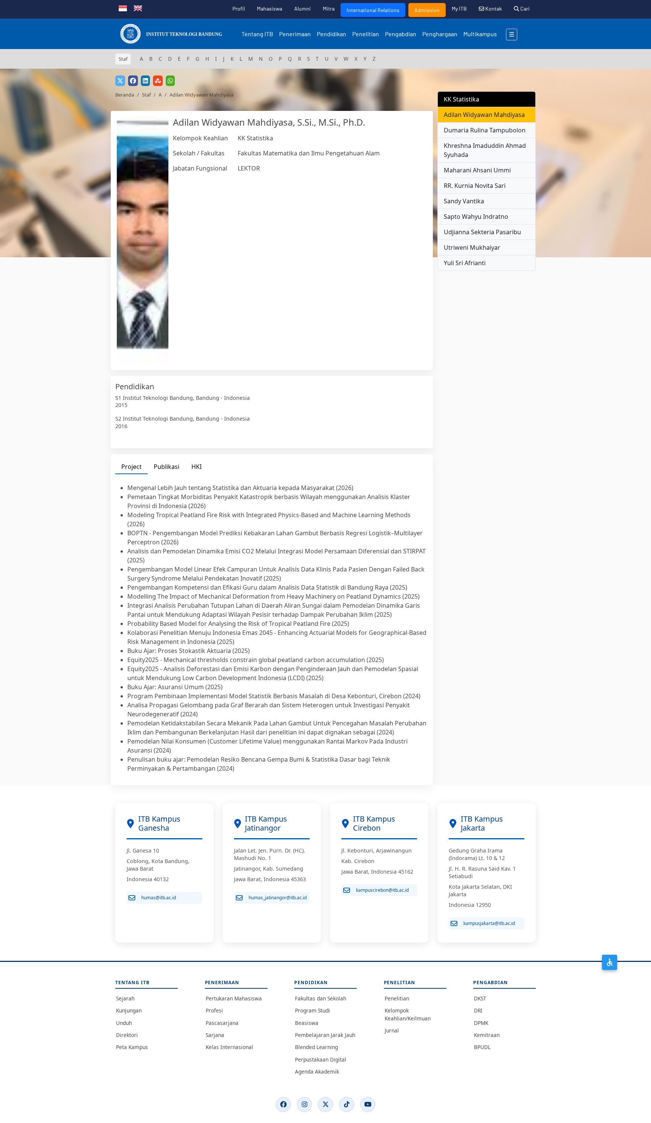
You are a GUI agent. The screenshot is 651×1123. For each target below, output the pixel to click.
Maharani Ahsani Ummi (477, 170)
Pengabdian (400, 33)
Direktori (127, 1035)
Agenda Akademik (317, 1071)
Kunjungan (129, 1010)
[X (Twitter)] (325, 1104)
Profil (238, 8)
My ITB (459, 8)
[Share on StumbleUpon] (158, 80)
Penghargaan (439, 33)
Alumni (302, 8)
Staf (146, 94)
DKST (480, 998)
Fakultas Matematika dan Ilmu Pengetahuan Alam (309, 153)
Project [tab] (131, 466)
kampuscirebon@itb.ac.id (382, 890)
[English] (137, 7)
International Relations (373, 10)
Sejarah (125, 998)
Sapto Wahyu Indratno (476, 216)
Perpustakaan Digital (320, 1059)
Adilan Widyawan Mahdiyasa (484, 115)
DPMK (481, 1022)
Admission (427, 10)
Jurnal (392, 1030)
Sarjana (215, 1035)
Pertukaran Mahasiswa (234, 998)
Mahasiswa (269, 8)
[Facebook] (283, 1104)
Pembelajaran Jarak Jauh (325, 1035)
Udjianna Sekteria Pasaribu (482, 232)
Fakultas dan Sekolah (320, 998)
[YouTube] (367, 1104)
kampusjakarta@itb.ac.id (489, 923)
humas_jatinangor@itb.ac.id (278, 897)
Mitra (329, 8)
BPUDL (482, 1047)
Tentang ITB (257, 33)
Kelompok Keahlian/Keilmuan (408, 1014)
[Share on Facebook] (133, 80)
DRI (478, 1010)
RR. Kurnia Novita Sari (475, 185)
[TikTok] (346, 1104)
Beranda (124, 94)
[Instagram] (304, 1104)
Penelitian (365, 33)
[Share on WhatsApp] (170, 80)
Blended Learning (316, 1047)
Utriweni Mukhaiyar (472, 247)
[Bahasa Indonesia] (122, 7)
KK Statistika (255, 138)
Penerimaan (295, 33)
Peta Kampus (132, 1047)
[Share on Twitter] (120, 80)
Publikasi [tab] (166, 466)
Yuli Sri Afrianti (465, 263)
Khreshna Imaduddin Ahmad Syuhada (485, 150)
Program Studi (312, 1010)
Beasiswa (306, 1022)
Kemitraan (487, 1035)
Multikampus (480, 33)
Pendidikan (331, 33)
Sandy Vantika (464, 201)
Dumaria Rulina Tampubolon (485, 130)
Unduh (124, 1022)
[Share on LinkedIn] (145, 80)
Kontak (493, 8)
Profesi (214, 1010)
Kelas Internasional (229, 1047)
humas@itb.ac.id (158, 897)
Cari (524, 8)
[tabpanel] (271, 628)
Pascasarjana (222, 1022)
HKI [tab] (196, 466)
